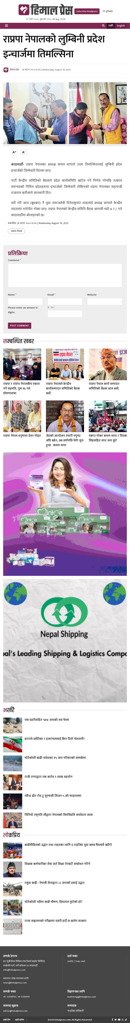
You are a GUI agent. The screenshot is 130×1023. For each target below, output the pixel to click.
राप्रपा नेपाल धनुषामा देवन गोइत (22, 435)
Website (92, 295)
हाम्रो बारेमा (19, 1020)
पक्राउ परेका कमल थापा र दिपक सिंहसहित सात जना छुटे (108, 438)
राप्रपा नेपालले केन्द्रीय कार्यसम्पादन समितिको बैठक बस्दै (63, 388)
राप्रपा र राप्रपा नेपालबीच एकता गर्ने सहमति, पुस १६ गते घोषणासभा (21, 388)
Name (12, 295)
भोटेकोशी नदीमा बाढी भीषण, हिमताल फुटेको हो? (53, 902)
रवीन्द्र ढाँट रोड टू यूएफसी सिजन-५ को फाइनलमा (53, 796)
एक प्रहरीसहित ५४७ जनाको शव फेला (47, 720)
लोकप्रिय (11, 835)
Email (51, 295)
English (121, 26)
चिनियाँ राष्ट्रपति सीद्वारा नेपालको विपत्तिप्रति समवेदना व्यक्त (59, 815)
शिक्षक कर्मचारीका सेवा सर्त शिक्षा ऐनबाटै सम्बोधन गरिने (57, 864)
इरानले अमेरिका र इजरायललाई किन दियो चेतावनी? (54, 739)
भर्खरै (110, 26)
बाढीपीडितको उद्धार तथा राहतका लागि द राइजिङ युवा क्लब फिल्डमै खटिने (68, 845)
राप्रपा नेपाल (16, 231)
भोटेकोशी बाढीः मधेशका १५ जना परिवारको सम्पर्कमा (55, 758)
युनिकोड (109, 11)
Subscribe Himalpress (87, 11)
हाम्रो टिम (6, 1020)
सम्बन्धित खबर (18, 341)
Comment (14, 260)
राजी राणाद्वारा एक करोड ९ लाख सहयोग (48, 777)
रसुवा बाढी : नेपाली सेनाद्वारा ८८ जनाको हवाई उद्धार (54, 883)
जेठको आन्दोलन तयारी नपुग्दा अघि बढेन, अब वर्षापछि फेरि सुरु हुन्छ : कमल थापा (65, 440)
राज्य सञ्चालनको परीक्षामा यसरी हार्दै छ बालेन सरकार (56, 921)
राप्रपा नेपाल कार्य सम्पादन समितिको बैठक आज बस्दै (104, 386)
